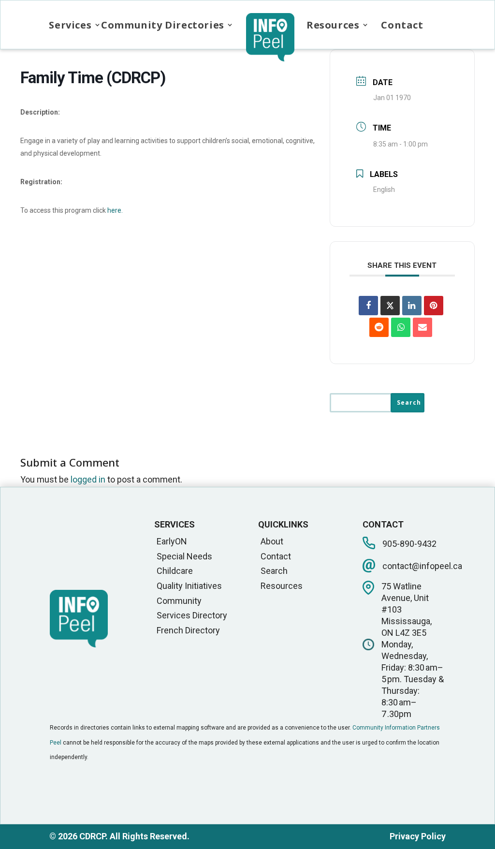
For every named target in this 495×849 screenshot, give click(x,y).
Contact (402, 24)
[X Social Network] (390, 305)
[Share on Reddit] (379, 327)
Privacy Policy (418, 836)
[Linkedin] (412, 305)
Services (70, 24)
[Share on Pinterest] (433, 305)
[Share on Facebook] (368, 305)
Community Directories (162, 24)
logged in (88, 479)
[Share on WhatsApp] (400, 327)
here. (115, 210)
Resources (332, 24)
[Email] (422, 327)
